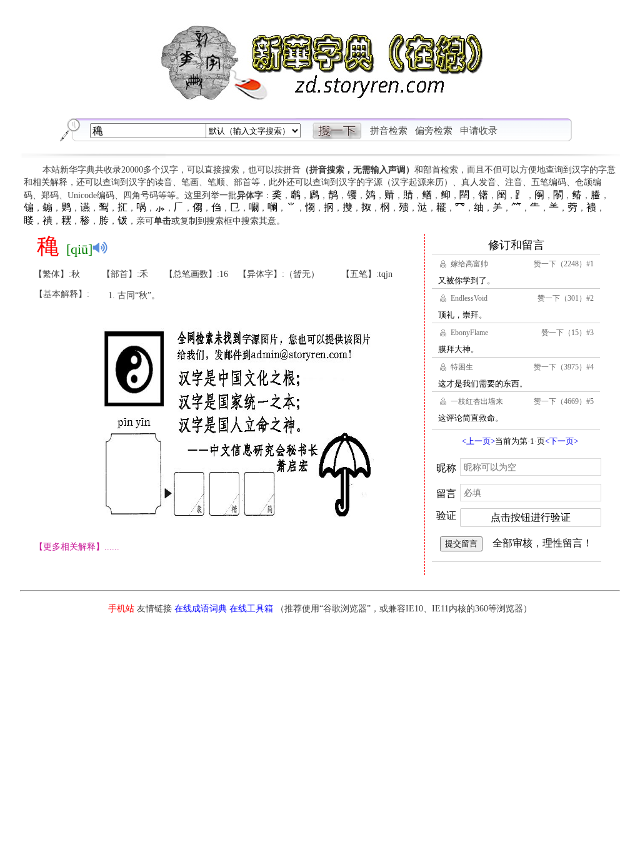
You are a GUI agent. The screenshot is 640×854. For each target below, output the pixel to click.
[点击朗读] (100, 247)
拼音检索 (389, 131)
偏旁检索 (433, 131)
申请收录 (479, 131)
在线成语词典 (200, 608)
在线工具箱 (251, 608)
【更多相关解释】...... (76, 546)
